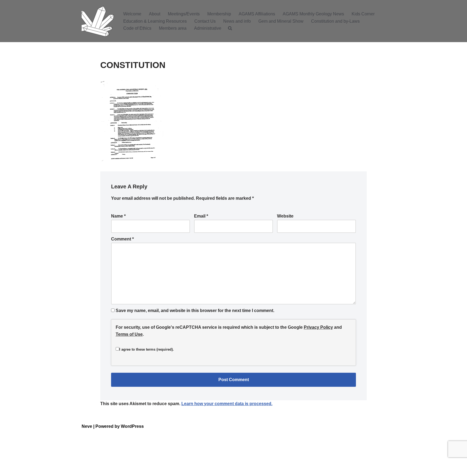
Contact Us (205, 21)
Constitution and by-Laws (335, 21)
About (154, 14)
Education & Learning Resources (155, 21)
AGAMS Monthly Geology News (313, 14)
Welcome (132, 14)
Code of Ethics (137, 28)
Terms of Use (129, 334)
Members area (172, 28)
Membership (219, 14)
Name (118, 216)
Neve (87, 426)
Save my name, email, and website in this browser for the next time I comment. (195, 310)
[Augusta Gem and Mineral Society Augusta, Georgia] (98, 21)
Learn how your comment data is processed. (226, 403)
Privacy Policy (318, 327)
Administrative (207, 28)
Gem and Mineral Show (280, 21)
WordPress (132, 426)
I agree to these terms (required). (146, 349)
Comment (122, 239)
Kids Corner (363, 14)
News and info (237, 21)
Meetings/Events (184, 14)
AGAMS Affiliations (257, 14)
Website (285, 216)
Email (201, 216)
